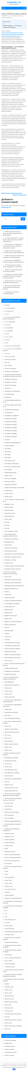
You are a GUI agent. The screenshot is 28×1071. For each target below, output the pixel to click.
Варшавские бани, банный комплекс (14, 585)
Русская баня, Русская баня (12, 860)
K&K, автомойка (9, 328)
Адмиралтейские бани (10, 472)
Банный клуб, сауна (10, 513)
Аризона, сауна (9, 493)
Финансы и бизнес (9, 1055)
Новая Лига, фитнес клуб (11, 788)
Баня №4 (7, 525)
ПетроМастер (8, 809)
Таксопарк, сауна (9, 934)
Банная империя (9, 510)
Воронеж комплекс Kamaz (11, 588)
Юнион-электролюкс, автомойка (13, 1026)
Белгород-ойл (8, 545)
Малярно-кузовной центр (11, 729)
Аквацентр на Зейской (10, 484)
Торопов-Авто (8, 955)
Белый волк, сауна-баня (11, 548)
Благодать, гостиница (10, 560)
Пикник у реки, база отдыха (12, 812)
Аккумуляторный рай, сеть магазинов (14, 487)
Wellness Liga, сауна (10, 356)
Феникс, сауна (8, 990)
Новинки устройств (10, 1046)
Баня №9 (7, 528)
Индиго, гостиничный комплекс (13, 654)
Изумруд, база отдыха (10, 651)
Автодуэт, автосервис (10, 385)
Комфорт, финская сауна (11, 668)
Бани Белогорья (9, 507)
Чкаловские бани (9, 996)
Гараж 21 (7, 591)
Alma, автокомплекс (10, 308)
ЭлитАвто (7, 1017)
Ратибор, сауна (9, 845)
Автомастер (8, 397)
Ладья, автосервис (10, 697)
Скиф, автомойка (9, 895)
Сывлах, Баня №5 (9, 928)
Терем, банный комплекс (11, 942)
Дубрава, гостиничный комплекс (13, 621)
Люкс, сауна (8, 726)
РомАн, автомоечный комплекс (13, 857)
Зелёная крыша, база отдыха (12, 642)
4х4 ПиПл (7, 305)
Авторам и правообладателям (13, 442)
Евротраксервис (9, 630)
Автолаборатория (9, 394)
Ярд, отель (7, 1029)
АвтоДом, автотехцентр (11, 379)
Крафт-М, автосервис (10, 674)
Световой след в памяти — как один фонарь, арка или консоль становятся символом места (13, 239)
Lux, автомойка (8, 331)
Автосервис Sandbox (10, 460)
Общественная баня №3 (11, 791)
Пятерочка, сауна (9, 833)
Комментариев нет (17, 15)
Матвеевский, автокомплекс (12, 732)
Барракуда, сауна (9, 542)
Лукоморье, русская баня (11, 712)
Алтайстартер (8, 490)
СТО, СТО (7, 922)
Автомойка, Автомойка (11, 418)
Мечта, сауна (8, 738)
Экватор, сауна (9, 1011)
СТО (6, 910)
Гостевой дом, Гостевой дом (12, 603)
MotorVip (7, 334)
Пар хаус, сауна (9, 803)
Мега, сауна (8, 735)
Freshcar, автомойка (10, 322)
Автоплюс (7, 439)
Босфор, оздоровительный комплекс (14, 566)
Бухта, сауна (8, 576)
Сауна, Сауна (8, 880)
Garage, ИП (7, 325)
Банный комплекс (9, 516)
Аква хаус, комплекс (10, 481)
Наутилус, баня (9, 776)
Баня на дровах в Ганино (11, 531)
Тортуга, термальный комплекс (13, 958)
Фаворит (7, 984)
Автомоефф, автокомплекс (12, 409)
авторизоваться (6, 207)
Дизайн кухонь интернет (20, 195)
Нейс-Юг (7, 782)
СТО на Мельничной (10, 919)
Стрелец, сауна (9, 925)
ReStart (6, 343)
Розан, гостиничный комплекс (12, 854)
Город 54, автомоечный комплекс (13, 600)
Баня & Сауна (8, 519)
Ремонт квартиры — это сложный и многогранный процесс (12, 26)
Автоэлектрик (8, 469)
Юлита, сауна (8, 1023)
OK (14, 1069)
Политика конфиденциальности (13, 821)
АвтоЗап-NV (8, 388)
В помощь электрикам (10, 1040)
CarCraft (7, 314)
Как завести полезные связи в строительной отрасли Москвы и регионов (12, 287)
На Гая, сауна (8, 764)
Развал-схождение (10, 842)
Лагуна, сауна (8, 691)
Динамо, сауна (8, 612)
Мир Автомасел (9, 741)
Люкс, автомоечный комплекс (12, 718)
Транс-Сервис (8, 961)
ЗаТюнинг (7, 639)
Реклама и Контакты (10, 851)
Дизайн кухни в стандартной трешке (11, 193)
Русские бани (8, 863)
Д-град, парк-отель (9, 606)
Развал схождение (10, 839)
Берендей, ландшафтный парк (13, 557)
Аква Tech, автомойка (10, 478)
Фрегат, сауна (8, 993)
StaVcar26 (7, 353)
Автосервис (8, 448)
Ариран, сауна (8, 496)
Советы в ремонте (6, 17)
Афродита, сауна (9, 504)
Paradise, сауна (8, 337)
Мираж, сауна (8, 747)
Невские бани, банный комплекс (13, 779)
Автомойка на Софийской (11, 415)
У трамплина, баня (10, 967)
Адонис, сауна (8, 475)
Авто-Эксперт (8, 365)
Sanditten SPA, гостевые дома (12, 346)
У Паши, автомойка (10, 964)
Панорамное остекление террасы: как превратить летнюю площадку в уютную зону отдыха (13, 276)
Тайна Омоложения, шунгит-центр (14, 931)
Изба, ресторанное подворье (12, 648)
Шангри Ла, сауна (9, 999)
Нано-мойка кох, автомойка (12, 773)
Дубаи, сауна (8, 618)
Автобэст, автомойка (10, 368)
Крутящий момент (9, 682)
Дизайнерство (8, 1043)
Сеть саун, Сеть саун (10, 889)
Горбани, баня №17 (10, 597)
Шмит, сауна (8, 1005)
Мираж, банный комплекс (11, 744)
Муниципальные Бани (10, 761)
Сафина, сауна (9, 886)
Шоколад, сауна (9, 1008)
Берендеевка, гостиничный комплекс (14, 554)
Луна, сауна (8, 715)
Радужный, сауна (9, 836)
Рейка (6, 848)
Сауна (6, 871)
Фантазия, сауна (9, 987)
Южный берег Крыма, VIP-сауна (13, 1020)
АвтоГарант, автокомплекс (12, 371)
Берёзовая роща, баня (11, 551)
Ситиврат (7, 892)
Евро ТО (7, 627)
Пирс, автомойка (9, 815)
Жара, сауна (8, 636)
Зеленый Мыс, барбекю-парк (12, 645)
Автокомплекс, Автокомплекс (12, 391)
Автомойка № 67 (9, 412)
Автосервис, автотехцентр (12, 463)
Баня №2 (7, 522)
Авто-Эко (7, 362)
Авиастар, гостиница (10, 359)
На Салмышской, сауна (11, 770)
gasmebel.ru (14, 2)
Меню (3, 8)
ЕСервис (7, 633)
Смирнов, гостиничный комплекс (13, 898)
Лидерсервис (8, 709)
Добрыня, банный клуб (11, 615)
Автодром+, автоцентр (11, 382)
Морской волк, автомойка (11, 758)
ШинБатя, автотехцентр (11, 1002)
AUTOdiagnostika (9, 311)
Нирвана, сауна (9, 785)
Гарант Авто (8, 594)
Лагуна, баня (8, 688)
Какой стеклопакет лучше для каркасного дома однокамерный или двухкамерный (12, 233)
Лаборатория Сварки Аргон (12, 685)
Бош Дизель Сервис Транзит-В (13, 569)
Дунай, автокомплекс (10, 624)
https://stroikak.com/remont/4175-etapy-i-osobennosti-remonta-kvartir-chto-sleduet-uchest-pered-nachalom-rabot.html (12, 34)
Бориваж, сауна (9, 563)
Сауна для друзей (9, 877)
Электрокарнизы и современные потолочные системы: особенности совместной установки (12, 246)
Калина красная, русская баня (13, 657)
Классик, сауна (8, 660)
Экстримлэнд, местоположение (13, 1014)
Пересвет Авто (9, 806)
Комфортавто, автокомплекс (12, 671)
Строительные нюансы (11, 1052)
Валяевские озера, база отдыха (13, 579)
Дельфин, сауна (9, 609)
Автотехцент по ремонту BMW (12, 466)
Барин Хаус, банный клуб (11, 539)
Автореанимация (9, 445)
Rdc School (7, 340)
